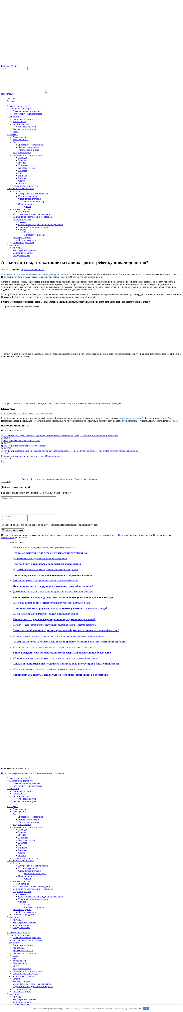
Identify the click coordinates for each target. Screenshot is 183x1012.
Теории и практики (22, 219)
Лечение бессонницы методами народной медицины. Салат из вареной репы (59, 479)
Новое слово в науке (23, 124)
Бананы (22, 160)
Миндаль (22, 175)
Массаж (22, 222)
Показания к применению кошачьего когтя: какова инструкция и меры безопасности (66, 663)
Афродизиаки (19, 137)
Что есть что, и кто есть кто (20, 188)
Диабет (27, 206)
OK (146, 1008)
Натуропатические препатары (27, 114)
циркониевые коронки (130, 418)
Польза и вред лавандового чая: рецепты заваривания (47, 563)
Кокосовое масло (26, 168)
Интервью (18, 247)
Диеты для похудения (28, 147)
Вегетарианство (20, 139)
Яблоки (22, 183)
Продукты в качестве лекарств (27, 155)
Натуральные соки (22, 152)
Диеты (16, 142)
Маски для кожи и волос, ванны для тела (32, 214)
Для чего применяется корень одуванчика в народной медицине (52, 575)
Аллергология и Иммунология (33, 193)
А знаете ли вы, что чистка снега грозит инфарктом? (27, 413)
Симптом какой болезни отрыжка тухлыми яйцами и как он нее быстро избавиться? (66, 630)
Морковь (22, 178)
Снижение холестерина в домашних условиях (40, 224)
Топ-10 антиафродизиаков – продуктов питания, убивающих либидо (104, 451)
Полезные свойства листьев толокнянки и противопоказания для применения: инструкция (69, 641)
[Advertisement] (91, 330)
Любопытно (13, 116)
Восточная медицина (23, 119)
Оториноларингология (29, 199)
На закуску (12, 134)
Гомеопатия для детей (23, 242)
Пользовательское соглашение (49, 773)
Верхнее (5, 66)
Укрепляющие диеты (28, 150)
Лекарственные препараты (20, 108)
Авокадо (22, 157)
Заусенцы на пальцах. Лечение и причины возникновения (89, 435)
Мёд (20, 173)
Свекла (21, 181)
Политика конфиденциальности (16, 773)
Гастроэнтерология (27, 196)
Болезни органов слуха (35, 201)
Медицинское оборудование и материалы (33, 217)
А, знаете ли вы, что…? (18, 106)
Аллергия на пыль (31, 440)
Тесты (15, 132)
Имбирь (22, 163)
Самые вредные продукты (25, 186)
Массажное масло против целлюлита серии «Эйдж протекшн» (31, 456)
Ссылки (11, 101)
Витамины (23, 211)
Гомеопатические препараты (27, 111)
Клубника (23, 165)
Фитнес (22, 229)
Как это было (19, 121)
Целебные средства (22, 237)
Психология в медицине (24, 129)
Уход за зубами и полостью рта (33, 227)
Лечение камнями (27, 240)
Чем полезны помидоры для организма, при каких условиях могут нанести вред (63, 597)
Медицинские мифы (23, 253)
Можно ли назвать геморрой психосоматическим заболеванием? (53, 586)
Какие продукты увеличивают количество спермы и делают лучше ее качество (62, 652)
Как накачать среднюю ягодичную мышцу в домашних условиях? (54, 619)
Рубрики (14, 66)
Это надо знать (14, 245)
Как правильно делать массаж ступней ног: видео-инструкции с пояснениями (61, 674)
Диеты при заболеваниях (30, 144)
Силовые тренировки (34, 235)
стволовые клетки (27, 126)
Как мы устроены (21, 209)
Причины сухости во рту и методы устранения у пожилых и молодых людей (60, 608)
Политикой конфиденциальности (134, 535)
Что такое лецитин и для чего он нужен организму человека (50, 552)
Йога (26, 232)
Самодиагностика (21, 255)
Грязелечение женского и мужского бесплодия (23, 445)
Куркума (22, 170)
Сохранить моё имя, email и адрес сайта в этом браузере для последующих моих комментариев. (51, 525)
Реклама (11, 98)
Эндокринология (26, 204)
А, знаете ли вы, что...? (32, 269)
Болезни (17, 191)
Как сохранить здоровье (24, 250)
